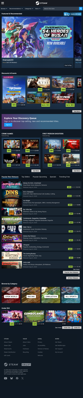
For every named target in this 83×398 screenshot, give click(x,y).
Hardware (26, 349)
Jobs (24, 345)
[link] (14, 92)
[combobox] (61, 8)
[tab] (10, 177)
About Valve (26, 342)
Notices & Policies (43, 349)
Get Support (59, 349)
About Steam (8, 342)
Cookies (40, 352)
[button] (4, 8)
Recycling (26, 352)
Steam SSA (7, 345)
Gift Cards (7, 355)
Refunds (40, 355)
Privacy (40, 342)
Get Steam (58, 342)
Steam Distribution (9, 352)
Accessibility (41, 345)
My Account (59, 352)
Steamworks (8, 349)
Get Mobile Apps (60, 345)
